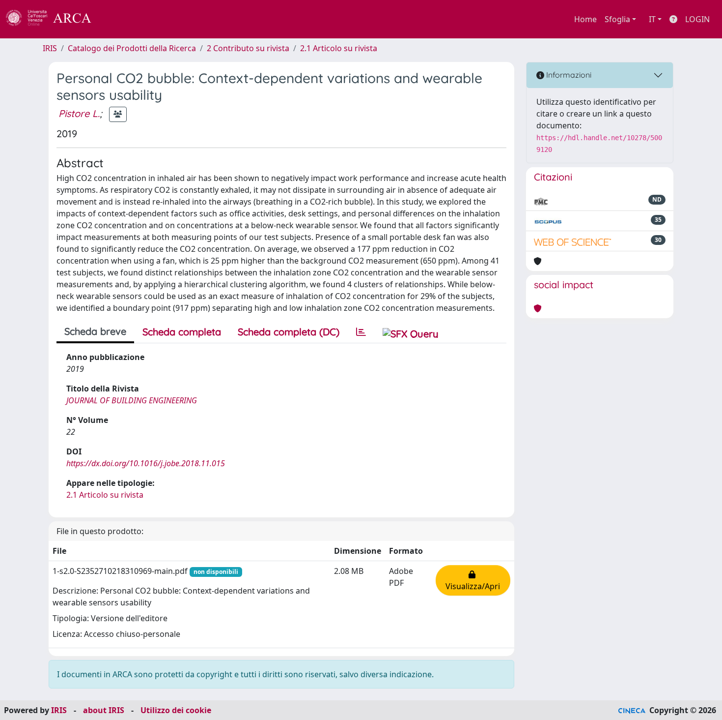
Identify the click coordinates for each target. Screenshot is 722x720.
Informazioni (567, 75)
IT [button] (652, 19)
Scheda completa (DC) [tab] (288, 332)
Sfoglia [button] (617, 19)
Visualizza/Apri (472, 580)
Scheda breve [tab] (95, 331)
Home (585, 19)
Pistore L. (79, 113)
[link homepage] (54, 19)
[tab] (361, 332)
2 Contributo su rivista (248, 48)
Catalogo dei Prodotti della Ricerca (132, 48)
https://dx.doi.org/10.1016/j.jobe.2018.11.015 (145, 463)
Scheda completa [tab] (181, 332)
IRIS (50, 48)
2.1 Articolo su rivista (338, 48)
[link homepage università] (118, 19)
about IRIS (103, 710)
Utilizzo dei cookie (175, 710)
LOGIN (697, 19)
